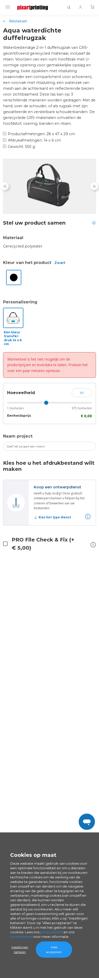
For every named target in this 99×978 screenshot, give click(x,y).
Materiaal (13, 237)
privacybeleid (51, 932)
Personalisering (20, 302)
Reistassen (18, 21)
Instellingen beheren (19, 949)
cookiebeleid (21, 937)
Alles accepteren (54, 949)
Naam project (17, 436)
